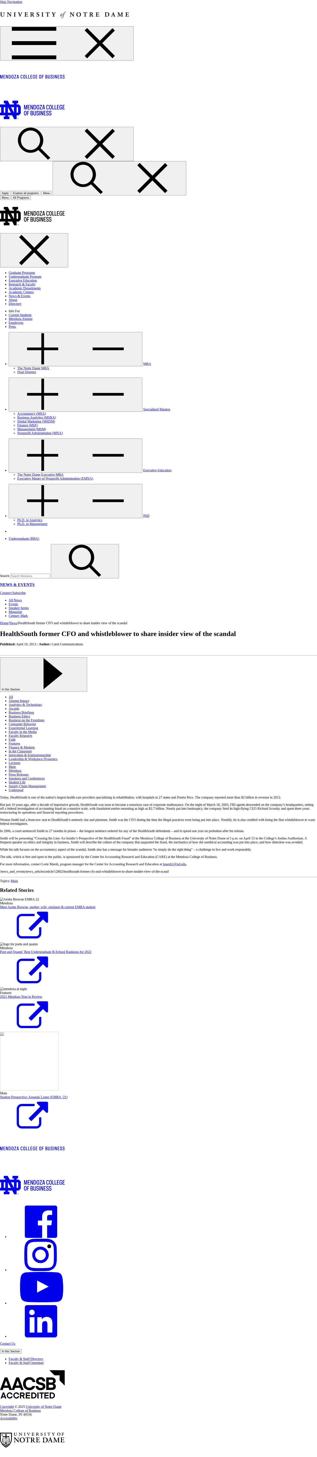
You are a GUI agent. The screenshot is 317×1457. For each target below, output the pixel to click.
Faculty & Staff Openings (26, 1363)
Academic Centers (21, 292)
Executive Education (23, 280)
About (13, 300)
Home (4, 623)
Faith (12, 739)
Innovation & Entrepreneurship (30, 755)
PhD (146, 516)
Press (12, 326)
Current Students (20, 315)
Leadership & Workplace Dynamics (33, 759)
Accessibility (8, 1418)
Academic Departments (25, 288)
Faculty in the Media (23, 732)
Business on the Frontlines (26, 720)
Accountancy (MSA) (31, 413)
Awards (14, 708)
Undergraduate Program (25, 276)
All (11, 697)
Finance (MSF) (27, 425)
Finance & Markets (22, 747)
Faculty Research (20, 736)
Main (12, 767)
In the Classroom (20, 751)
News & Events (19, 296)
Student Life (17, 782)
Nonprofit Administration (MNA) (40, 433)
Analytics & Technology (25, 705)
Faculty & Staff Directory (26, 1359)
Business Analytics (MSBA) (36, 417)
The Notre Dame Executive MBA (40, 474)
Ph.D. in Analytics (29, 520)
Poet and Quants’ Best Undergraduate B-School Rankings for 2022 (45, 952)
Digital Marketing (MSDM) (36, 421)
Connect (6, 593)
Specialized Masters (156, 409)
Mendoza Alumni (20, 319)
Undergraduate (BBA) (24, 538)
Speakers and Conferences (27, 778)
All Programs (21, 197)
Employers (16, 322)
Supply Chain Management (27, 786)
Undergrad (16, 790)
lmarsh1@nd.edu (174, 864)
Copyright (7, 1407)
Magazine (15, 612)
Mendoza (15, 770)
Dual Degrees (26, 372)
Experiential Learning (23, 728)
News (13, 623)
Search (4, 576)
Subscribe (19, 593)
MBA (147, 364)
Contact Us (7, 1343)
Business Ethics (19, 716)
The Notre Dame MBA (33, 368)
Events (13, 604)
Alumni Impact (19, 701)
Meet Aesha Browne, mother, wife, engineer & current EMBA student (47, 907)
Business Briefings (21, 712)
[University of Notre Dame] (64, 24)
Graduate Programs (22, 273)
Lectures (14, 763)
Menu (5, 197)
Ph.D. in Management (32, 524)
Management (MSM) (31, 429)
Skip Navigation (11, 2)
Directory (15, 304)
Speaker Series (19, 608)
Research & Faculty (22, 284)
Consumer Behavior (22, 724)
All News (15, 600)
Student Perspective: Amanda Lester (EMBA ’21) (33, 1097)
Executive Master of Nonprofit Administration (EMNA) (55, 478)
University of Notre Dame (43, 1407)
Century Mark (18, 616)
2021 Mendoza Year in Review (21, 996)
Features (14, 743)
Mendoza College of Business (20, 1410)
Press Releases (18, 774)
